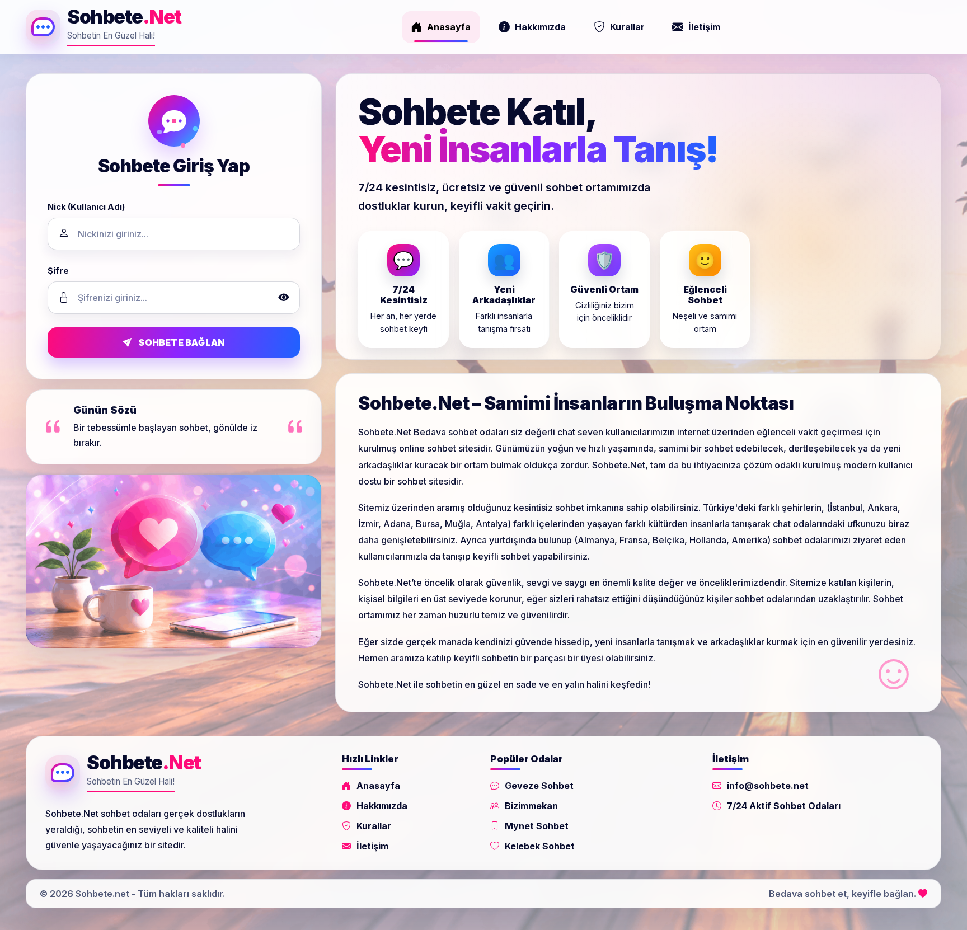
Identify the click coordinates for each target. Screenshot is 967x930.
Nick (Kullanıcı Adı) (86, 207)
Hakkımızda (540, 26)
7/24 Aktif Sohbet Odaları (784, 805)
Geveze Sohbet (539, 785)
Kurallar (627, 26)
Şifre (58, 271)
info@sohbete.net (768, 785)
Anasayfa (449, 26)
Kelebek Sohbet (540, 846)
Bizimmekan (531, 805)
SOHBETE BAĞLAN (181, 342)
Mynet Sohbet (537, 826)
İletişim (704, 26)
